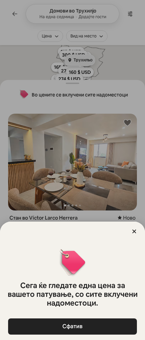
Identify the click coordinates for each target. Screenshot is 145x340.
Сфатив (72, 326)
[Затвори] (134, 231)
